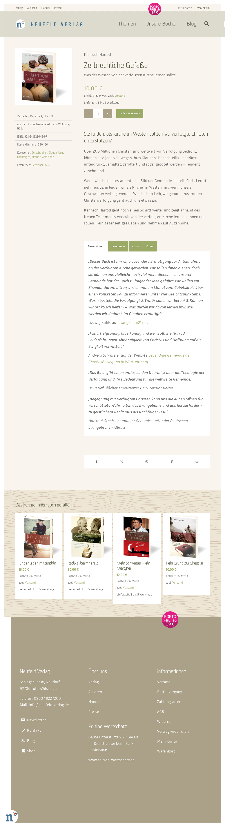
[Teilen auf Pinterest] (171, 461)
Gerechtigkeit (39, 152)
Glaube (53, 152)
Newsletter (36, 720)
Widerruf (164, 721)
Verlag (19, 7)
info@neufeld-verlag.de (49, 704)
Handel (45, 7)
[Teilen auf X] (121, 461)
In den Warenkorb (130, 113)
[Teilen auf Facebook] (96, 461)
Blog (31, 740)
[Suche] (206, 24)
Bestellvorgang (169, 691)
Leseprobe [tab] (118, 246)
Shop (31, 751)
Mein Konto (185, 8)
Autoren (32, 7)
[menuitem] (185, 8)
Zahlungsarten (169, 701)
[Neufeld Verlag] (49, 24)
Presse (58, 7)
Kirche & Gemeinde (42, 156)
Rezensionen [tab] (96, 246)
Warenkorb (203, 8)
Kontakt (34, 730)
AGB (160, 711)
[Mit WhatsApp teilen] (146, 461)
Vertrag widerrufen (173, 731)
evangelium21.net (133, 322)
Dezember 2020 (40, 165)
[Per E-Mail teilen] (197, 461)
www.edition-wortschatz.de (111, 759)
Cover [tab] (149, 246)
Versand (119, 95)
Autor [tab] (135, 246)
